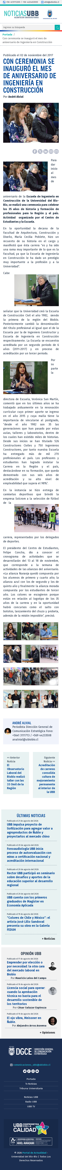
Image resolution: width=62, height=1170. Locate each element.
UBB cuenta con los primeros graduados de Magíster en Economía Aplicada (27, 901)
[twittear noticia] (40, 151)
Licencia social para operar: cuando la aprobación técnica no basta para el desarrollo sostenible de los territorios (26, 996)
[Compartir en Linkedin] (46, 151)
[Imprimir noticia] (56, 151)
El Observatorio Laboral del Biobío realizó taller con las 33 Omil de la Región (16, 777)
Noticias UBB (31, 1097)
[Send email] (51, 151)
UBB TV (31, 1106)
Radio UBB (31, 1101)
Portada (31, 1079)
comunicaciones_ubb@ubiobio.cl (31, 1064)
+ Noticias (48, 938)
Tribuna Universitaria (31, 1088)
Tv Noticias (31, 1083)
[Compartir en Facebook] (35, 151)
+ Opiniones (47, 1032)
